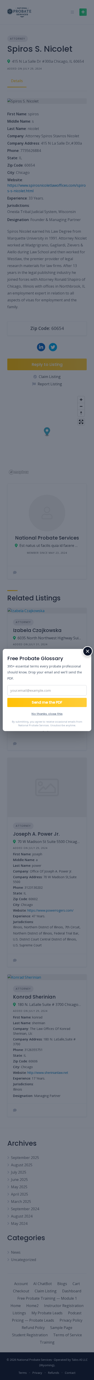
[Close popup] (88, 651)
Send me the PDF (47, 702)
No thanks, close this (47, 714)
